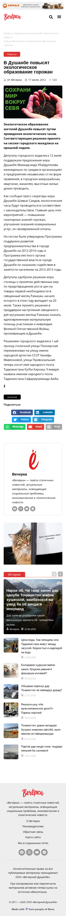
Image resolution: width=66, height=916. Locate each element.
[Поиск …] (51, 17)
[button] (59, 17)
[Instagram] (20, 508)
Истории (14, 574)
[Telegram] (32, 508)
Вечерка (19, 474)
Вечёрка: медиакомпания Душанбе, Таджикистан (31, 33)
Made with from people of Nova (33, 909)
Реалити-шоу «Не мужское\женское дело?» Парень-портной (37, 708)
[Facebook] (14, 508)
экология (12, 397)
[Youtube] (26, 508)
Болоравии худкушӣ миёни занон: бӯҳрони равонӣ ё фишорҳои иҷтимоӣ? (38, 669)
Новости (8, 37)
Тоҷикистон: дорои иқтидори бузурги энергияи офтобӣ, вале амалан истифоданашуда (40, 729)
